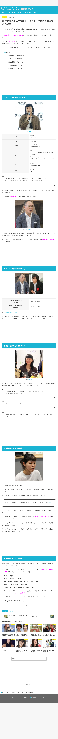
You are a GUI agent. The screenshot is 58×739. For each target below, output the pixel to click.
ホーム (3, 12)
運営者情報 (14, 12)
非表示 (10, 52)
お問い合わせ (20, 12)
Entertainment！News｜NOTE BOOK (17, 9)
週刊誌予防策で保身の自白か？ (16, 62)
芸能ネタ (4, 17)
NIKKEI (30, 131)
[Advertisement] (29, 3)
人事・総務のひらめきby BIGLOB (30, 229)
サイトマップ (8, 12)
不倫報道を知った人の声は (15, 68)
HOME (3, 692)
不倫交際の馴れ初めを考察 (15, 65)
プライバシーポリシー (28, 12)
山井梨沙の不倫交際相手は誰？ (16, 55)
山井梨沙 (11, 611)
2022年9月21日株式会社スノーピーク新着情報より (11, 312)
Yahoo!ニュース (30, 379)
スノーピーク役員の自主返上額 (16, 58)
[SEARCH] (35, 12)
